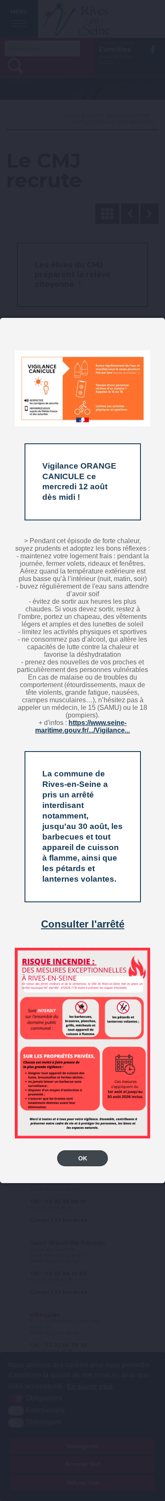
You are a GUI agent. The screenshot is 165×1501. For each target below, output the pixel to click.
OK (82, 1158)
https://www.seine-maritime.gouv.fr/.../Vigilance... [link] (82, 726)
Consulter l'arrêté (82, 924)
